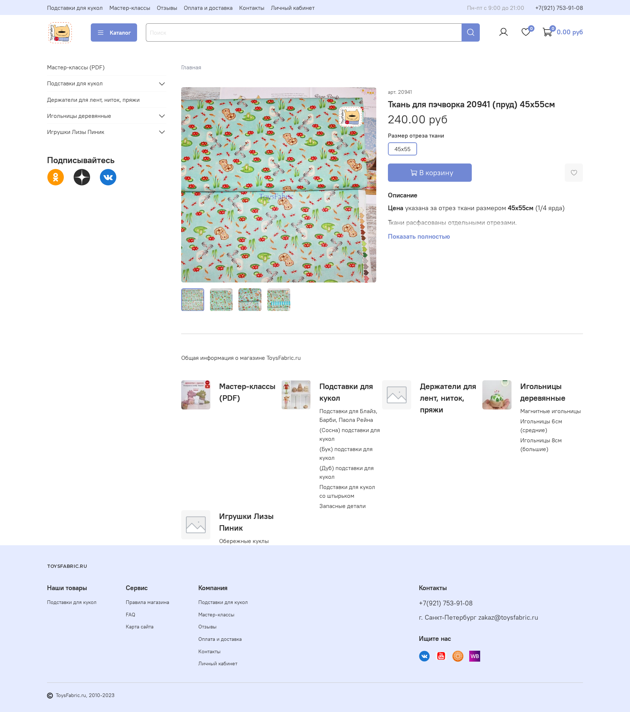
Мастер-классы (129, 7)
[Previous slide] (193, 184)
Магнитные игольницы (550, 411)
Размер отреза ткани (416, 135)
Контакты (251, 7)
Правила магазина (147, 602)
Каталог (120, 32)
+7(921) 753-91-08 (559, 7)
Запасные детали (342, 505)
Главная (191, 67)
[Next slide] (364, 184)
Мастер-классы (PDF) (76, 67)
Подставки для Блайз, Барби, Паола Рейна (348, 415)
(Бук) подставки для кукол (346, 453)
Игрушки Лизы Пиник (75, 131)
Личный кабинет (293, 7)
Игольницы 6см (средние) (541, 425)
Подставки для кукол (75, 7)
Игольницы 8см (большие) (541, 444)
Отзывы (167, 7)
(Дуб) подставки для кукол (346, 472)
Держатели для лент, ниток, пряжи (448, 398)
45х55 (402, 149)
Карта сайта (139, 626)
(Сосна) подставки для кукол (349, 434)
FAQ (130, 614)
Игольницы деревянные (79, 115)
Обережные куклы (244, 540)
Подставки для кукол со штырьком (347, 491)
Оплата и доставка (208, 7)
